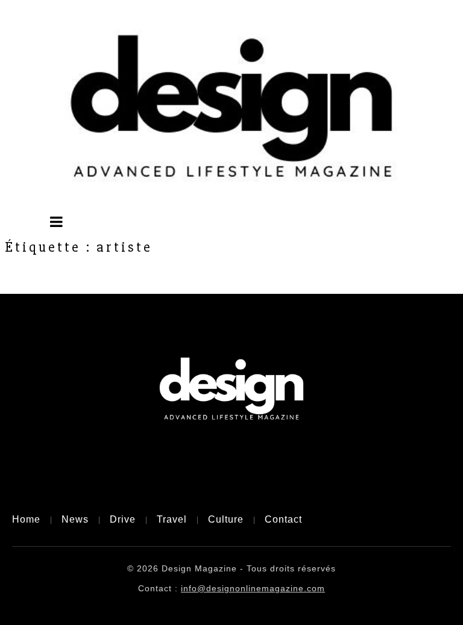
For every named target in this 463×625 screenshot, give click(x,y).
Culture (226, 519)
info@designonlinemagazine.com (253, 588)
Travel (172, 519)
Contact (283, 519)
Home (26, 519)
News (75, 519)
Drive (123, 519)
